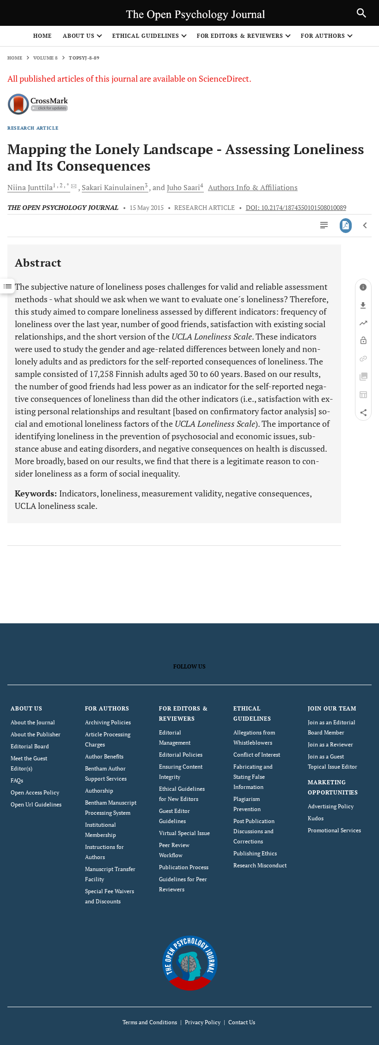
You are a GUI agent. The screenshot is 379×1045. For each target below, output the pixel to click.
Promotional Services (334, 830)
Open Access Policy (35, 792)
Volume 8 (45, 58)
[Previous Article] (365, 225)
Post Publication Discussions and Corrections (254, 831)
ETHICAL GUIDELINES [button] (145, 35)
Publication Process (183, 867)
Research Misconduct (260, 865)
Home (42, 35)
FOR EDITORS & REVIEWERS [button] (240, 35)
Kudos (316, 818)
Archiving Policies (108, 722)
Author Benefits (104, 756)
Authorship (99, 790)
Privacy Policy (202, 1022)
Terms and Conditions (149, 1022)
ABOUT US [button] (79, 35)
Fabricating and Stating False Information (253, 776)
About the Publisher (36, 734)
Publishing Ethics (255, 853)
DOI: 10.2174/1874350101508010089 (296, 207)
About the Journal (33, 722)
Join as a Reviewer (330, 744)
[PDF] (346, 225)
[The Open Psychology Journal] (190, 962)
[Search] (361, 13)
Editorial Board (30, 746)
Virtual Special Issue (184, 833)
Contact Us (241, 1022)
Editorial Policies (180, 754)
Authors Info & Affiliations (253, 187)
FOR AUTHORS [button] (323, 35)
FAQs (17, 780)
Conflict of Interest (256, 754)
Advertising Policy (331, 806)
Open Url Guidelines (36, 804)
